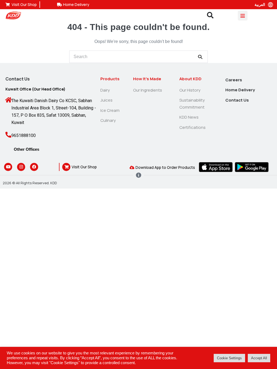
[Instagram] (21, 167)
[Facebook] (34, 167)
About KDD (190, 79)
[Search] (200, 57)
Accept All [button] (259, 358)
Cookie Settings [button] (229, 358)
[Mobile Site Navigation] (243, 16)
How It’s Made (147, 79)
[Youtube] (8, 167)
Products (110, 79)
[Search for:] (138, 56)
